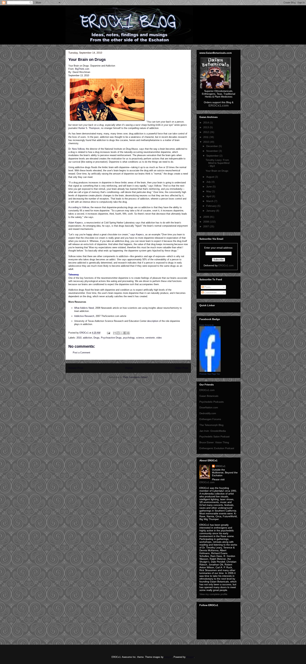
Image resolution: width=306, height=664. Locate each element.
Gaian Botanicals (206, 325)
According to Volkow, (79, 207)
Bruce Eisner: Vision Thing (214, 442)
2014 (206, 122)
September (212, 155)
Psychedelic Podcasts (211, 401)
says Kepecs (137, 234)
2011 (206, 137)
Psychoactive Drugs (111, 337)
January (211, 210)
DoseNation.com (208, 407)
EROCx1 (220, 466)
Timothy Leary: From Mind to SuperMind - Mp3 (218, 163)
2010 (78, 337)
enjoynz (168, 657)
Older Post (181, 367)
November (212, 150)
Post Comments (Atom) (135, 377)
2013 (206, 127)
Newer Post (75, 367)
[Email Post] (108, 332)
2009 (206, 216)
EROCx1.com (226, 265)
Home (129, 367)
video (159, 337)
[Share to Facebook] (125, 333)
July (208, 181)
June (209, 186)
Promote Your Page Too (209, 374)
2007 (206, 226)
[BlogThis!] (118, 333)
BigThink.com (82, 69)
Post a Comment (81, 352)
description (152, 321)
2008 (206, 221)
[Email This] (115, 333)
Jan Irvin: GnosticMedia (212, 430)
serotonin (150, 337)
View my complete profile (213, 594)
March (210, 201)
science (140, 337)
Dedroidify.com (207, 413)
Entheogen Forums (210, 419)
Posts (207, 287)
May (209, 191)
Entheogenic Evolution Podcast (216, 448)
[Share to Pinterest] (128, 333)
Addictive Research (84, 316)
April (209, 196)
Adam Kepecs (75, 222)
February (211, 205)
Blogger (190, 657)
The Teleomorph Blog (211, 425)
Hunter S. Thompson (89, 128)
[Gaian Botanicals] (210, 370)
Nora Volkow (78, 149)
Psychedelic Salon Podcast (214, 436)
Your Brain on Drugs (217, 170)
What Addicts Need (84, 308)
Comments (210, 292)
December (212, 146)
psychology (129, 337)
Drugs (97, 337)
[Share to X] (121, 333)
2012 (206, 132)
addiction (87, 337)
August (210, 176)
